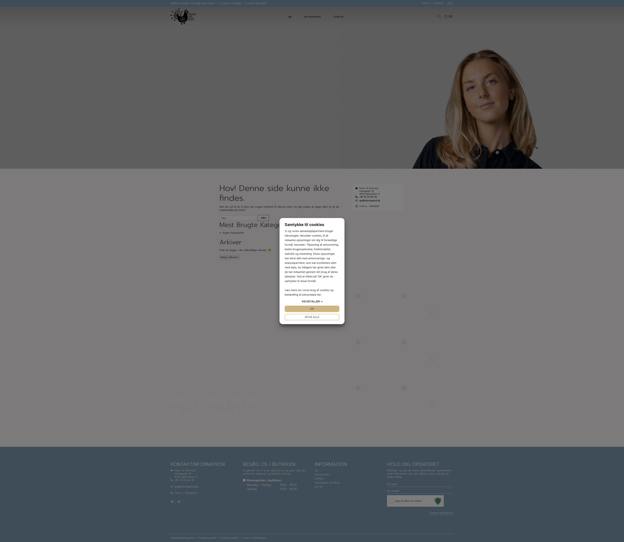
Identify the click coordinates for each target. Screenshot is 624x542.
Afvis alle (312, 317)
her (319, 294)
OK (312, 308)
